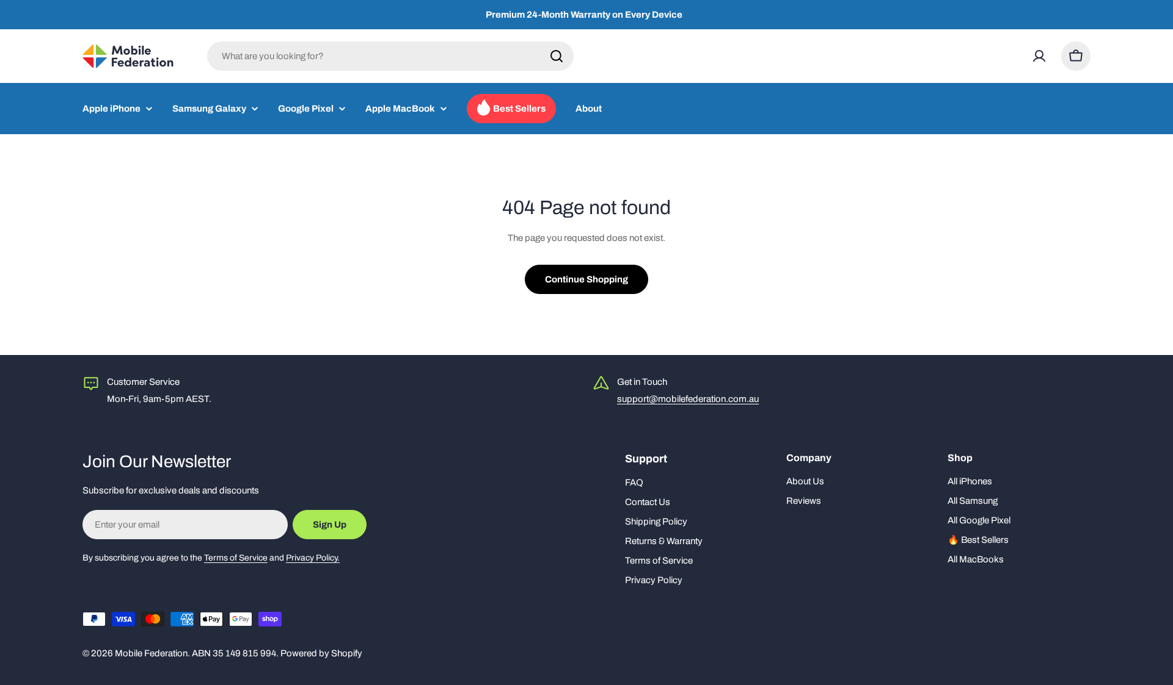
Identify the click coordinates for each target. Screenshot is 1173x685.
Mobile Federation (151, 653)
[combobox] (390, 56)
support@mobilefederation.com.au (688, 399)
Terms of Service (236, 557)
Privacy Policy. (313, 557)
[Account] (1039, 56)
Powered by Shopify (321, 653)
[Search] (556, 56)
